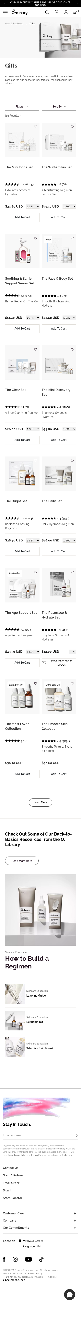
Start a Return (13, 1175)
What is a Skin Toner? (39, 1048)
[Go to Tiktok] (41, 1259)
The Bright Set (16, 501)
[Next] (77, 3)
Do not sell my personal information (24, 1277)
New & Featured (14, 23)
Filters (19, 106)
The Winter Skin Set (57, 167)
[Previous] (4, 3)
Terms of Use (37, 1155)
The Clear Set (15, 390)
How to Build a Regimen (27, 962)
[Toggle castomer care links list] (75, 1213)
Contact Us (67, 1155)
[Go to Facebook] (4, 1259)
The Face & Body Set (57, 278)
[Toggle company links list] (75, 1221)
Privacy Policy (20, 1155)
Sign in (7, 1190)
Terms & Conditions (13, 1273)
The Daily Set (52, 501)
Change (39, 1241)
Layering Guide (36, 995)
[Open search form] (47, 12)
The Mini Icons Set (19, 167)
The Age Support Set (21, 613)
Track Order (11, 1183)
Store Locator (12, 1198)
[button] (69, 1294)
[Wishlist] (35, 125)
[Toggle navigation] (5, 12)
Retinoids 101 (34, 1021)
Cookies (52, 1277)
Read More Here (22, 860)
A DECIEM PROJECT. (14, 1280)
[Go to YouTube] (28, 1259)
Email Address (12, 1135)
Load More (40, 802)
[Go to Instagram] (15, 1259)
